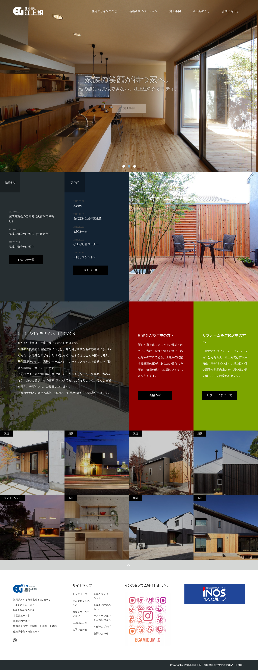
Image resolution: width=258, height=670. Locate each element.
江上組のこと (201, 11)
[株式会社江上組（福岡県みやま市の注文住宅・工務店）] (43, 11)
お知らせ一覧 (26, 259)
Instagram (14, 639)
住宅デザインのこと (104, 11)
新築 (6, 433)
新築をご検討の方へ (102, 607)
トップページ (80, 594)
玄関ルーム (80, 231)
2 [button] (129, 166)
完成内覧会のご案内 (21, 246)
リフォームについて (219, 395)
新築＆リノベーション (143, 11)
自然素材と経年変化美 (87, 218)
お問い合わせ (230, 11)
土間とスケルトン (84, 257)
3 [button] (134, 166)
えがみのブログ (102, 626)
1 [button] (123, 166)
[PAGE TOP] (129, 565)
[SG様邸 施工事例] (32, 463)
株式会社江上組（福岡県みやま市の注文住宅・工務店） (214, 665)
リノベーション (12, 498)
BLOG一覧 (90, 270)
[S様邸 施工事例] (226, 463)
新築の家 (155, 395)
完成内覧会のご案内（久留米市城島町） (31, 219)
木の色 (77, 205)
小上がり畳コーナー (86, 244)
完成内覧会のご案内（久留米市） (30, 233)
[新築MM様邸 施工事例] (226, 527)
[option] (129, 86)
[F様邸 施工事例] (96, 463)
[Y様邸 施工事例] (161, 463)
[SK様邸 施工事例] (32, 527)
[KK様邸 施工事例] (161, 527)
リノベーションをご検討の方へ (102, 617)
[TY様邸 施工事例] (96, 527)
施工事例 (175, 11)
